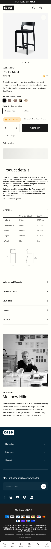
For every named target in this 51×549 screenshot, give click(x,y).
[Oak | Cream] (26, 100)
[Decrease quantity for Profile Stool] (5, 128)
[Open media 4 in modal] (43, 17)
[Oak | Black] (20, 100)
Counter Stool (10, 111)
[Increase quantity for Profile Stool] (16, 128)
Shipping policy (41, 534)
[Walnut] (10, 100)
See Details (7, 91)
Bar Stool (25, 111)
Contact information (25, 537)
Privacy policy (19, 534)
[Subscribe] (43, 486)
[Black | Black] (4, 100)
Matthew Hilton (9, 68)
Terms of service (30, 534)
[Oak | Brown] (15, 100)
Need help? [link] (11, 136)
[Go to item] (22, 62)
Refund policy (9, 534)
